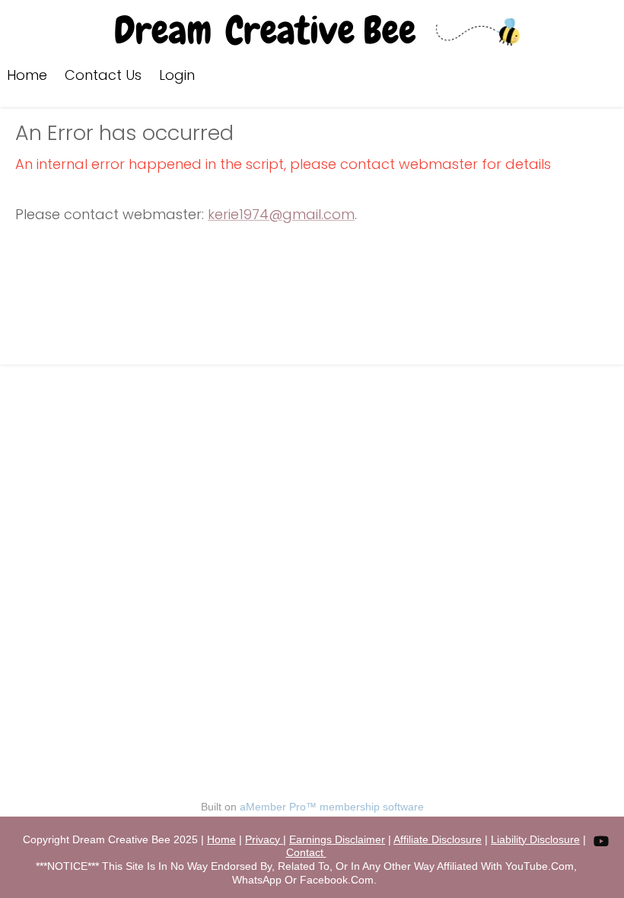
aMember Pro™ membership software (332, 807)
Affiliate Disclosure (437, 839)
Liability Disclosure (535, 839)
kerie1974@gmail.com (281, 214)
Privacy (264, 839)
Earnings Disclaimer (337, 839)
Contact (306, 852)
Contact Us (103, 74)
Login (177, 74)
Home (27, 74)
